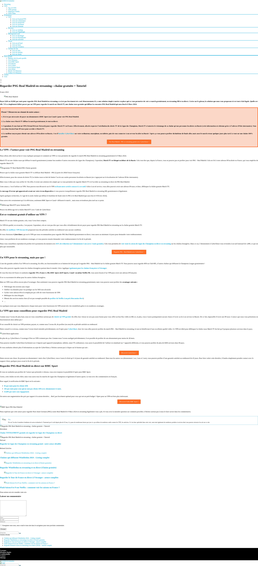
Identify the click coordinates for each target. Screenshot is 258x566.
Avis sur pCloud (17, 43)
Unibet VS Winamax (14, 73)
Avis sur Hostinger (18, 36)
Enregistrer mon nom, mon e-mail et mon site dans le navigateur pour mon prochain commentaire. (33, 525)
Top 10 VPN (12, 8)
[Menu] (1, 80)
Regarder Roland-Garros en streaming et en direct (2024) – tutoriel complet (28, 545)
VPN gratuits (12, 10)
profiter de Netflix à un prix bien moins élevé (66, 298)
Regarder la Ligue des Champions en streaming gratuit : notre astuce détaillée (30, 444)
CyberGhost (72, 329)
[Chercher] (20, 533)
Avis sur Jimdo (17, 54)
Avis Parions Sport (14, 67)
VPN (5, 6)
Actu (5, 76)
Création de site (13, 49)
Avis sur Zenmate (17, 26)
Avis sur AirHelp (17, 30)
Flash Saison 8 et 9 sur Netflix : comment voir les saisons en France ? (30, 487)
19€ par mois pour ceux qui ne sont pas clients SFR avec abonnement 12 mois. (32, 389)
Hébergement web (14, 34)
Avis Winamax (12, 60)
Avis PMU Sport (13, 62)
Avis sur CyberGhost (18, 21)
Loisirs (6, 75)
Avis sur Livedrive (18, 47)
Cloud (10, 41)
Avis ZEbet (11, 69)
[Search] (1, 82)
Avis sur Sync (16, 45)
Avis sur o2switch (17, 39)
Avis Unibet (12, 65)
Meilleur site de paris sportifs (17, 58)
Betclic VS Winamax (14, 71)
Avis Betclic (12, 64)
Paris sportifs (8, 56)
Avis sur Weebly (17, 52)
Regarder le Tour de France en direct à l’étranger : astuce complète (29, 477)
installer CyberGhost (66, 134)
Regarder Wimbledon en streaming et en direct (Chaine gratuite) (28, 467)
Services (10, 28)
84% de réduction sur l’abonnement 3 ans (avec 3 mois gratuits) (80, 244)
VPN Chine (12, 13)
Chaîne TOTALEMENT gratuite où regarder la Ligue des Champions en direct (31, 433)
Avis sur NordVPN (18, 22)
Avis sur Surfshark (18, 24)
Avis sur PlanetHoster (19, 37)
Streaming (7, 4)
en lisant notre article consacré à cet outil (70, 186)
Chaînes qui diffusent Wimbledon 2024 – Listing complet (24, 457)
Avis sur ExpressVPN (19, 19)
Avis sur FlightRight (18, 32)
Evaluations (7, 15)
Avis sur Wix (16, 50)
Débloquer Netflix (14, 11)
